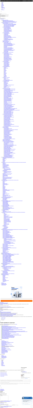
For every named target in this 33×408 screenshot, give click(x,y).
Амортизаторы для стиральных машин (8, 90)
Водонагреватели (8, 334)
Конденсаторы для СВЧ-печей (7, 131)
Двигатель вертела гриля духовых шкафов (8, 145)
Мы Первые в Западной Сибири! (4, 303)
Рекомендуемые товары (4, 284)
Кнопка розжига (6, 82)
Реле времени (5, 102)
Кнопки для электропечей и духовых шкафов (9, 141)
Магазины (3, 5)
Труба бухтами (5, 226)
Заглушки (5, 214)
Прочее (5, 87)
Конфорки (5, 238)
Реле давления (5, 46)
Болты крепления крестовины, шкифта (8, 91)
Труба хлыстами (6, 227)
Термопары (5, 86)
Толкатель (5, 75)
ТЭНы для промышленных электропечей (8, 242)
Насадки (5, 71)
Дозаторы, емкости (6, 42)
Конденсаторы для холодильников (8, 116)
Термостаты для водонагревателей (8, 30)
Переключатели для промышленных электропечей (9, 239)
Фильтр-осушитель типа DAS (7, 169)
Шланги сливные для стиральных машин (8, 112)
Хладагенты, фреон (8, 333)
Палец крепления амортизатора (7, 100)
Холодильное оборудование (5, 351)
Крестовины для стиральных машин (8, 96)
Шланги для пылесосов (6, 57)
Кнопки (5, 67)
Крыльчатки (5, 172)
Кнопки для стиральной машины (7, 94)
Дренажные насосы (6, 34)
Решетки (5, 74)
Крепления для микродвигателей (7, 171)
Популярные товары (4, 283)
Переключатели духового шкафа (7, 148)
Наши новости (1, 302)
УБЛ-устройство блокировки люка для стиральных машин (10, 108)
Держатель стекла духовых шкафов (8, 146)
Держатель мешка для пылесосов (7, 53)
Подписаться (1, 310)
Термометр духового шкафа (7, 151)
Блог (2, 6)
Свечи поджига (6, 85)
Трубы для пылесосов (6, 55)
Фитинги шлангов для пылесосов (8, 56)
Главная (2, 2)
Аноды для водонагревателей (7, 27)
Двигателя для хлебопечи (7, 62)
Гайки (4, 69)
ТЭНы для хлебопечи (6, 65)
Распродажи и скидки (4, 356)
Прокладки (5, 222)
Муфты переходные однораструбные (8, 217)
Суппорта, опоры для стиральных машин (8, 106)
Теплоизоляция (7, 330)
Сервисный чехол (6, 38)
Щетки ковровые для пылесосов (7, 58)
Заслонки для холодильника (7, 117)
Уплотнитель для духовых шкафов (8, 155)
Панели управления (6, 97)
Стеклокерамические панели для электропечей (9, 150)
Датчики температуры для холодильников (8, 115)
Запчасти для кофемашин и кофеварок (6, 348)
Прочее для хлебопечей (6, 63)
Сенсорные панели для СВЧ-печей (8, 137)
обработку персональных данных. (8, 406)
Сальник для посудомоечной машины (8, 48)
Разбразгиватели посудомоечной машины (8, 45)
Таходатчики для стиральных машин (8, 107)
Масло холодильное (8, 328)
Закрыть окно (1, 407)
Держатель (5, 70)
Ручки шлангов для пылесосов (7, 60)
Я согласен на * (6, 406)
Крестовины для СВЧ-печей (7, 132)
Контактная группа (6, 78)
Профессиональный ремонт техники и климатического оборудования (8, 314)
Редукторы (5, 73)
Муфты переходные (6, 216)
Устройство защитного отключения (8, 31)
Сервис (2, 361)
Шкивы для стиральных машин (7, 111)
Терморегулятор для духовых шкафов (8, 152)
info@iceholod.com (2, 390)
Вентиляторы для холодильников (7, 114)
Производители (3, 365)
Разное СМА (5, 101)
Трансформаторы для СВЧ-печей (7, 136)
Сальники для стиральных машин (8, 105)
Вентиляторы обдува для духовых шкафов (8, 144)
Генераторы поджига (6, 81)
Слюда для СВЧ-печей (6, 135)
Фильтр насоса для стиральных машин (8, 110)
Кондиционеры (7, 338)
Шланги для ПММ (6, 51)
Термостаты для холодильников (7, 122)
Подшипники (3, 352)
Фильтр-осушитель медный (7, 168)
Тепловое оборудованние (10, 335)
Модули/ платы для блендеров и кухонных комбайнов (10, 24)
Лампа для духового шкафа (7, 147)
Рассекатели (5, 84)
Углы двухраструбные (6, 223)
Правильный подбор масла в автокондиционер (5, 312)
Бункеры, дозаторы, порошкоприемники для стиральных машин (11, 92)
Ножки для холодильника (7, 123)
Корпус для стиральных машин (7, 95)
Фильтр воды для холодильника (7, 125)
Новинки (3, 282)
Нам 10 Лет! (1, 304)
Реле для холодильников (6, 120)
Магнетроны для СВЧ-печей (7, 133)
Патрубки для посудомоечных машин (8, 44)
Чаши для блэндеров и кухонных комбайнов (9, 26)
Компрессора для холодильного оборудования (17, 329)
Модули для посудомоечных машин (8, 43)
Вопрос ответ (3, 7)
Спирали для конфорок (6, 241)
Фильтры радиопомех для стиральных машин (9, 109)
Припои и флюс (7, 332)
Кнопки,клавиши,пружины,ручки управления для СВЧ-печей (11, 129)
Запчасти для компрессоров (11, 337)
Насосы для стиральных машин (7, 98)
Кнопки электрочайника (7, 79)
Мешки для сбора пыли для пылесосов (8, 54)
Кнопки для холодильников (7, 118)
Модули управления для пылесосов (8, 59)
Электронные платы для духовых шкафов (8, 143)
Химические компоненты (4, 344)
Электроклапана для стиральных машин (8, 113)
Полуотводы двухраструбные (7, 221)
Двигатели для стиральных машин (8, 93)
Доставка (3, 4)
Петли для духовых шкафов (7, 149)
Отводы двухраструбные (7, 218)
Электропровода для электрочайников (8, 80)
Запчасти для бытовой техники (12, 326)
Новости (2, 364)
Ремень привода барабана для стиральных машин (9, 104)
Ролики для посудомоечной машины (8, 47)
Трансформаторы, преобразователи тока (8, 39)
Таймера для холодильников (7, 121)
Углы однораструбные (6, 224)
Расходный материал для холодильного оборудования (20, 327)
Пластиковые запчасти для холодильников (8, 119)
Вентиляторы (3, 340)
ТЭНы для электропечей (7, 154)
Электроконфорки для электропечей (8, 156)
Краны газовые (5, 83)
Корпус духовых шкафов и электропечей (8, 142)
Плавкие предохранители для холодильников (9, 124)
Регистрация (3, 9)
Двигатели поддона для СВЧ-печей (8, 128)
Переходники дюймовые (7, 220)
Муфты (5, 215)
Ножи (4, 72)
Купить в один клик (7, 401)
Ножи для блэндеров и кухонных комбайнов (9, 25)
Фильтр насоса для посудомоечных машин (8, 50)
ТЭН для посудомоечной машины (8, 49)
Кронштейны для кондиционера (7, 36)
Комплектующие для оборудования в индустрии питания (21, 331)
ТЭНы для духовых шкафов (7, 153)
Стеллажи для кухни (6, 269)
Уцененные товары (4, 357)
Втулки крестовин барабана (7, 89)
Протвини (5, 240)
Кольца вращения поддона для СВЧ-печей (8, 130)
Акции (2, 3)
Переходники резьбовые (6, 219)
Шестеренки (5, 76)
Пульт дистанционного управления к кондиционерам (10, 37)
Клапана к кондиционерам (7, 35)
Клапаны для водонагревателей (7, 28)
